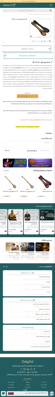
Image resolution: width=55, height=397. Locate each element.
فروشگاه (47, 14)
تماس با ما (44, 382)
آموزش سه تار (11, 382)
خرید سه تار (40, 14)
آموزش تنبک (11, 385)
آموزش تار (27, 385)
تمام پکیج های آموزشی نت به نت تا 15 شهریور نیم (29, 1)
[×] (3, 393)
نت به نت (50, 14)
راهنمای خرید (27, 387)
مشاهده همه (6, 171)
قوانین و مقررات (11, 387)
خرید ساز (44, 14)
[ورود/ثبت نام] (11, 5)
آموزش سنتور (44, 385)
